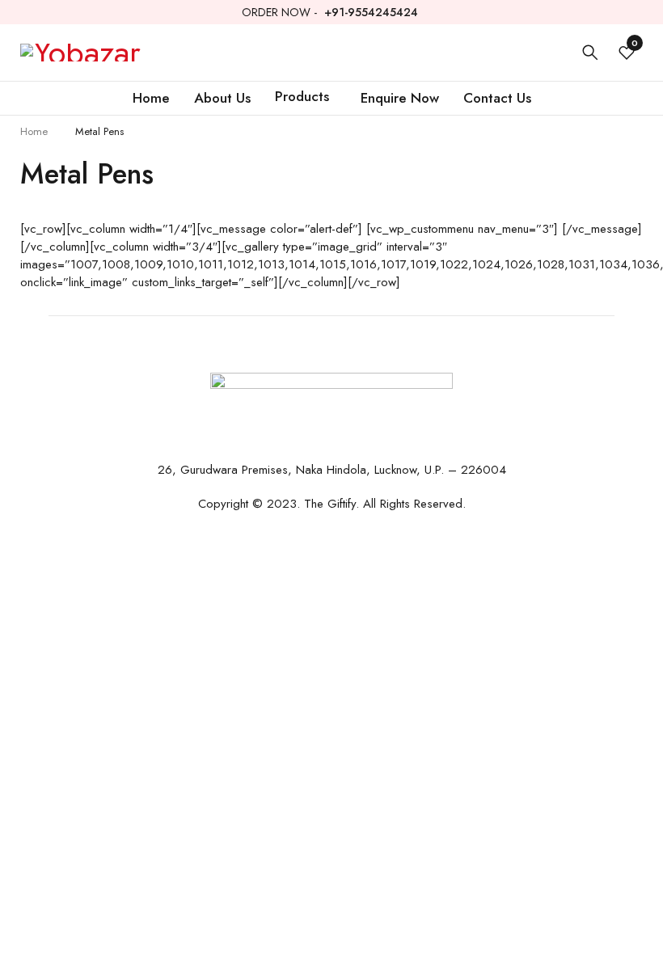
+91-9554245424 (371, 12)
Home (34, 131)
